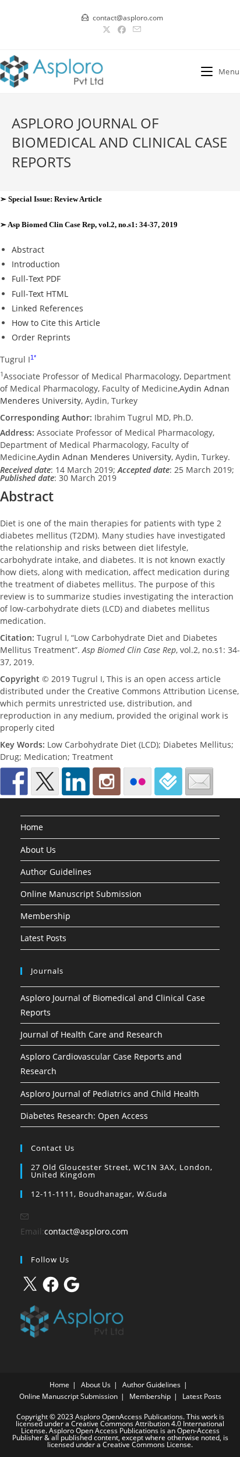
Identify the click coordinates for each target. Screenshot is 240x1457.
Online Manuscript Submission (81, 893)
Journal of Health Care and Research (91, 1034)
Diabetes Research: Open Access (84, 1115)
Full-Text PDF (36, 278)
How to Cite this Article (56, 322)
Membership (45, 915)
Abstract (28, 249)
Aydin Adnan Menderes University (104, 456)
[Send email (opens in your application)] (135, 29)
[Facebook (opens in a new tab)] (121, 29)
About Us (38, 849)
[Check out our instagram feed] (107, 781)
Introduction (36, 264)
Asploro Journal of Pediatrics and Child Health (109, 1093)
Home (31, 826)
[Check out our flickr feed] (137, 781)
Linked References (47, 308)
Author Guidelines (55, 871)
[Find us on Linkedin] (76, 781)
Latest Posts (43, 937)
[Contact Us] (199, 781)
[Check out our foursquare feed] (168, 781)
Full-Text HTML (40, 293)
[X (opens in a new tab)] (106, 29)
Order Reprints (41, 337)
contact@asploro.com (86, 1231)
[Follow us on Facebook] (14, 781)
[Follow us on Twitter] (45, 781)
